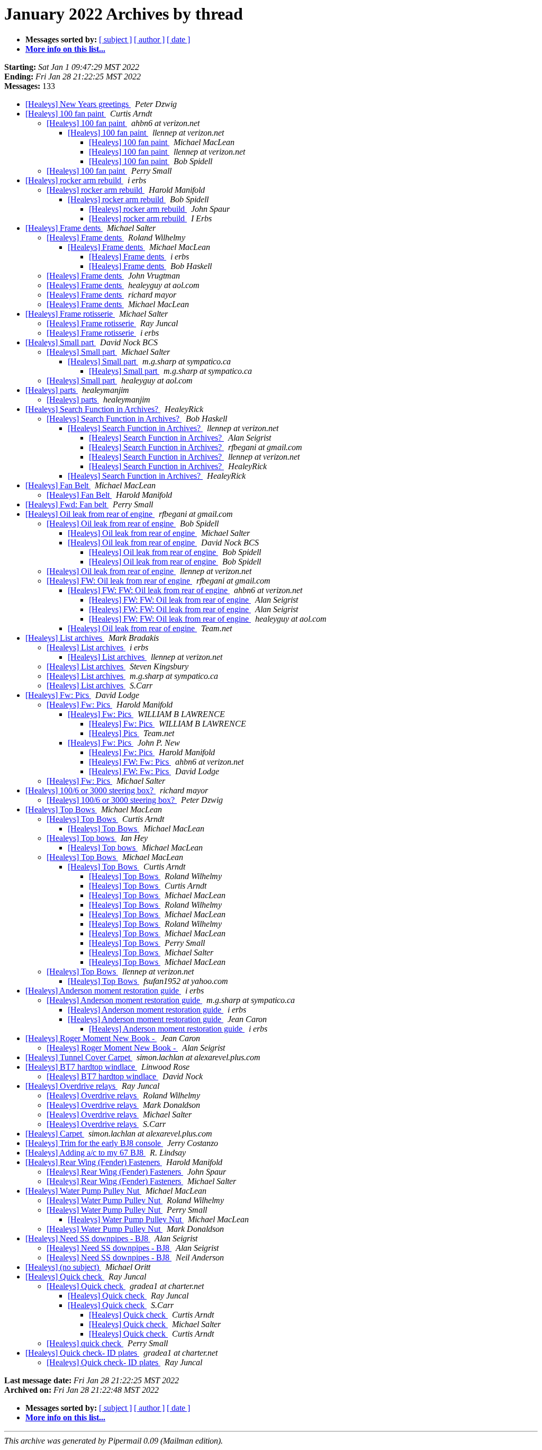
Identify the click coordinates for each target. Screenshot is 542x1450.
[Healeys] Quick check (64, 1276)
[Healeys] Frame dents (64, 227)
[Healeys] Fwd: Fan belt (67, 504)
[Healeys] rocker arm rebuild (74, 180)
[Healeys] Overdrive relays (71, 1085)
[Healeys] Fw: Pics (58, 695)
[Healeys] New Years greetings (78, 104)
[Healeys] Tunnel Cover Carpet (78, 1057)
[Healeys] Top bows (81, 838)
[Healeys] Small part (60, 342)
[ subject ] (115, 39)
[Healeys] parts (51, 390)
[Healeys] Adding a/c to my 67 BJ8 (85, 1152)
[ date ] (178, 39)
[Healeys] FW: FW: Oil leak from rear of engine (149, 590)
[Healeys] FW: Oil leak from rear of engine (119, 580)
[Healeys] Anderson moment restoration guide (103, 990)
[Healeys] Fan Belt (58, 485)
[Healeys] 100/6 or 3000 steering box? (90, 790)
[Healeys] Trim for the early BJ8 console (94, 1143)
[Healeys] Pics (114, 733)
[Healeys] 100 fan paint (65, 113)
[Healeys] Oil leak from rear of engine (90, 513)
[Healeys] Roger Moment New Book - (91, 1038)
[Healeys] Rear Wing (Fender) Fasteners (93, 1162)
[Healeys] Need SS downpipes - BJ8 (87, 1238)
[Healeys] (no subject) (63, 1267)
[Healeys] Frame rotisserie (70, 313)
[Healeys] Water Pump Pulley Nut (83, 1190)
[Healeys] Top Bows (61, 809)
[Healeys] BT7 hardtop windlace (81, 1066)
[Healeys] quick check (85, 1343)
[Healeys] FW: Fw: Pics (130, 761)
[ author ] (149, 39)
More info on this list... (65, 48)
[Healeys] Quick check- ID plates (82, 1352)
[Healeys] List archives (64, 637)
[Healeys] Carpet (54, 1133)
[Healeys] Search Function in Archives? (92, 409)
